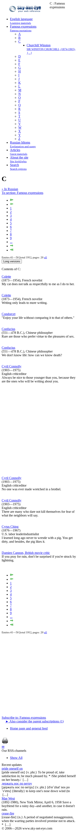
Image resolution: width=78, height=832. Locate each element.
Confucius (8, 329)
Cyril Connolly (11, 366)
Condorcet (8, 314)
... (11, 242)
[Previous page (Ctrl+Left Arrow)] (11, 204)
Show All (16, 757)
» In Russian (10, 189)
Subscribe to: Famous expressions (24, 717)
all (45, 257)
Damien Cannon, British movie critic (26, 553)
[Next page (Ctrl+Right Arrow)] (11, 246)
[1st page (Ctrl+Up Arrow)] (11, 200)
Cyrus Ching (10, 526)
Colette (6, 276)
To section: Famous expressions (22, 193)
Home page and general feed (29, 728)
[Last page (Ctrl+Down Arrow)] (11, 250)
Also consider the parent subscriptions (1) (34, 721)
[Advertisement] (39, 430)
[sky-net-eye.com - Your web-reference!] (26, 15)
